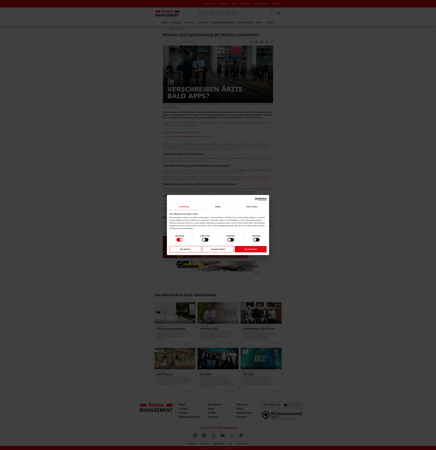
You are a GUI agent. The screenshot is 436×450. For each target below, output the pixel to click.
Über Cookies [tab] (252, 207)
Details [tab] (218, 207)
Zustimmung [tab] (184, 207)
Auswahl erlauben (218, 249)
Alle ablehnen (185, 249)
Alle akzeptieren (250, 249)
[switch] (205, 240)
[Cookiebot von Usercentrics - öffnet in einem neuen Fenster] (257, 199)
